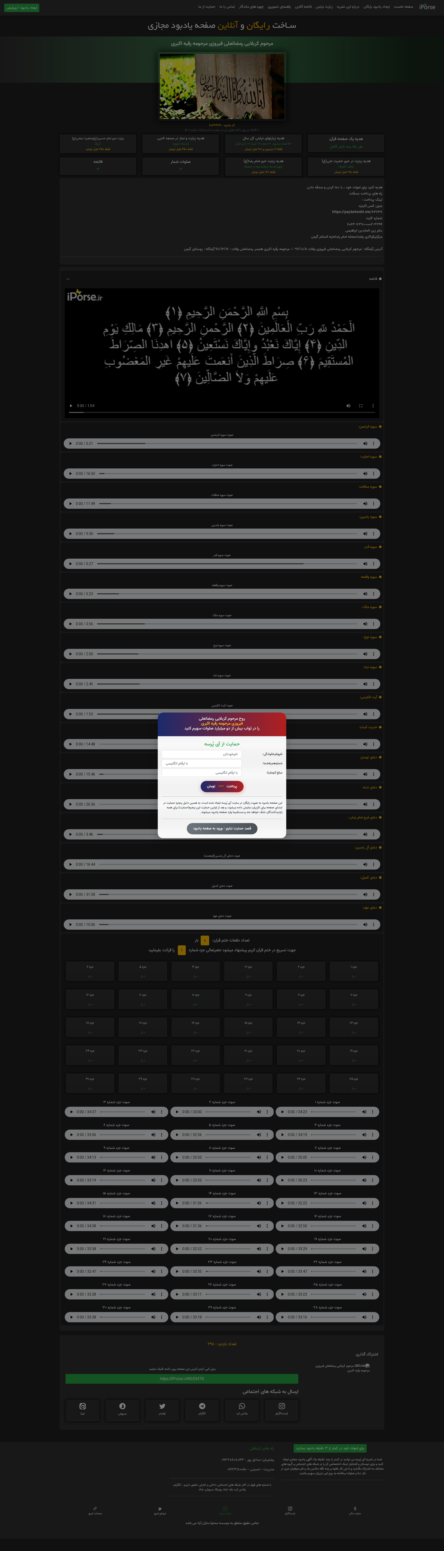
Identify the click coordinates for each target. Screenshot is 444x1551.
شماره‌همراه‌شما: (272, 763)
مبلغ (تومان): (274, 772)
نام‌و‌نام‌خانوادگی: (272, 754)
